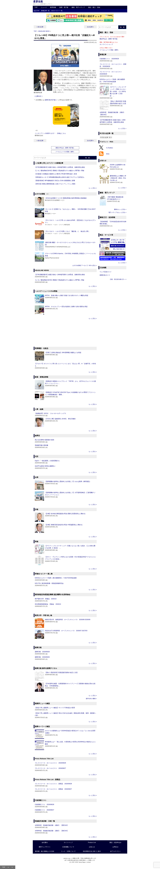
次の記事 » (90, 27)
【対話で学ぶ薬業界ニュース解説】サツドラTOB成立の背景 (55, 707)
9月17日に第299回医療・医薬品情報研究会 (49, 583)
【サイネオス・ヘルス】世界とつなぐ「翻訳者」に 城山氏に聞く (67, 231)
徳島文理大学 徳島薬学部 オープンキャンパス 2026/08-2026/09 (67, 619)
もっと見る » (93, 188)
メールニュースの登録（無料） (65, 151)
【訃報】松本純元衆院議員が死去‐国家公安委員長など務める (65, 513)
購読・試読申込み (115, 842)
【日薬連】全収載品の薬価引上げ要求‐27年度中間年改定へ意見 (56, 174)
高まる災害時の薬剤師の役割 (44, 440)
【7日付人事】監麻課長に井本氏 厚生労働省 (60, 419)
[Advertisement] (65, 333)
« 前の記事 (40, 27)
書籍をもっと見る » (120, 209)
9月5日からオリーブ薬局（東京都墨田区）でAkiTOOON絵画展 (56, 578)
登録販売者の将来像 (41, 445)
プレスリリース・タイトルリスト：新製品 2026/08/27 (53, 789)
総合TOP (36, 10)
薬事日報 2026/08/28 (42, 651)
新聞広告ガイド (105, 275)
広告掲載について (68, 847)
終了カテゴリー (115, 851)
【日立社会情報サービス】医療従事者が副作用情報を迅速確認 (65, 198)
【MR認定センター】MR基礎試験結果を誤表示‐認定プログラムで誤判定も (59, 177)
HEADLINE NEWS (44, 31)
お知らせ (92, 847)
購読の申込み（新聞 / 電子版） (65, 148)
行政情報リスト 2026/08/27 (44, 810)
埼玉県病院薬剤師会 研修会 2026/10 (48, 604)
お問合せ (115, 847)
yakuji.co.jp (67, 858)
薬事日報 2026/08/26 (42, 657)
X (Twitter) (109, 148)
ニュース (44, 7)
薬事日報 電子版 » (51, 100)
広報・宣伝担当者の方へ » (118, 279)
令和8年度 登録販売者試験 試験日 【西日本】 (51, 825)
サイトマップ (68, 842)
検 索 (87, 158)
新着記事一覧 (45, 10)
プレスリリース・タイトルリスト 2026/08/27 (50, 768)
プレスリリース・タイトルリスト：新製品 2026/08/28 (53, 783)
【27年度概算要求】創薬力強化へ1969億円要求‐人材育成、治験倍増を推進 (60, 167)
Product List (92, 842)
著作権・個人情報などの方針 (44, 851)
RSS (107, 154)
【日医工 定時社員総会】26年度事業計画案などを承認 (63, 352)
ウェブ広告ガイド (105, 272)
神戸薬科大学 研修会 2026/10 (45, 599)
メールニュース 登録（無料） (109, 50)
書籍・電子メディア (78, 7)
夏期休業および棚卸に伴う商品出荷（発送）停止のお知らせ (118, 178)
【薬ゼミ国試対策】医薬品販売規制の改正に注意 (61, 672)
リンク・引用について (68, 851)
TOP (36, 7)
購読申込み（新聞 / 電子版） (109, 39)
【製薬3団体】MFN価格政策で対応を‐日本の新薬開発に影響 (55, 180)
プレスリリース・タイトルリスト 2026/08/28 (50, 763)
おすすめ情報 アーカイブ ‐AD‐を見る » (84, 265)
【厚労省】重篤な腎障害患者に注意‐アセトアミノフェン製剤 (55, 184)
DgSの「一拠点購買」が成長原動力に (47, 460)
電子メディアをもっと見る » (117, 212)
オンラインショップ (106, 44)
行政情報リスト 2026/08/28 (44, 804)
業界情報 (53, 7)
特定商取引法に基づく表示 (92, 851)
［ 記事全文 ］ (38, 96)
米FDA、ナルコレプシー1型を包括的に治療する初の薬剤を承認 (66, 306)
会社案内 (45, 842)
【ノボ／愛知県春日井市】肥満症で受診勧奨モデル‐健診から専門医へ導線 (59, 170)
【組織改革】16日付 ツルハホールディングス (50, 413)
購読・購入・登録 (94, 7)
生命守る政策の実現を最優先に (45, 466)
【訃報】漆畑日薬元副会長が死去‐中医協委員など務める (63, 524)
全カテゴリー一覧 (56, 10)
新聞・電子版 (63, 7)
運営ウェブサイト (45, 847)
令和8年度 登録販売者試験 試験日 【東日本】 (51, 830)
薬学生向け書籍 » (91, 698)
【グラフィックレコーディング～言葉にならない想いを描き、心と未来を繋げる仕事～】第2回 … (118, 91)
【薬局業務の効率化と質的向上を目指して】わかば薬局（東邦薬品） (68, 481)
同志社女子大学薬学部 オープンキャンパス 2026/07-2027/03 (66, 630)
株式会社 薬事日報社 (80, 860)
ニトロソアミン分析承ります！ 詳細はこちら (50, 133)
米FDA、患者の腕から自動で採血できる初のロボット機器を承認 (66, 295)
